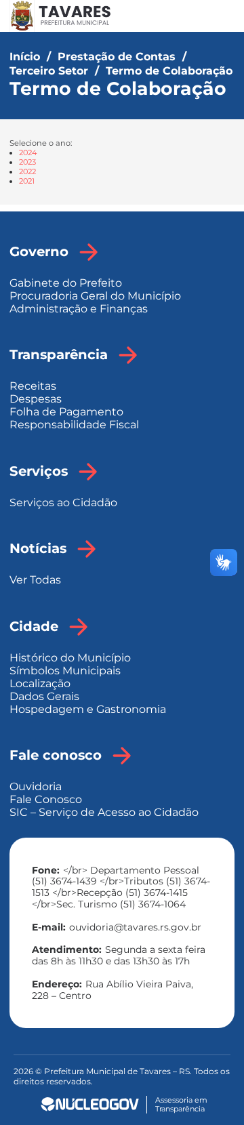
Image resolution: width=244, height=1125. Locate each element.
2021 (27, 181)
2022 (27, 171)
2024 (28, 152)
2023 (27, 162)
